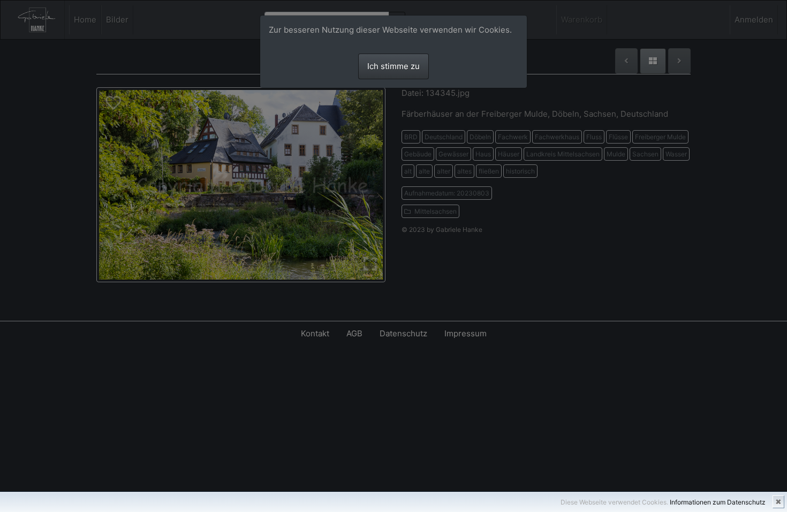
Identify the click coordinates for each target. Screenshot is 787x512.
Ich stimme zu (393, 66)
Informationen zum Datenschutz (718, 502)
